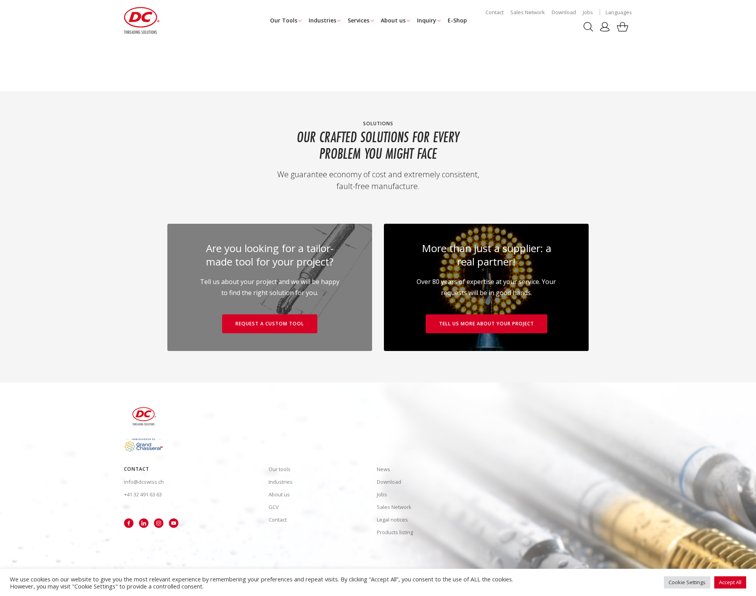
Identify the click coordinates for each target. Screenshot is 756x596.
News (383, 469)
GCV (274, 507)
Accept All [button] (730, 582)
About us (393, 20)
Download (564, 12)
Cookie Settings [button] (687, 582)
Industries (322, 20)
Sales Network (527, 12)
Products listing (395, 532)
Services (358, 20)
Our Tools (283, 20)
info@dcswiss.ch (144, 481)
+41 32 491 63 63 (143, 494)
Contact (494, 12)
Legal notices (392, 519)
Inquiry (426, 20)
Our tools (280, 469)
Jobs (588, 12)
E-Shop (457, 20)
